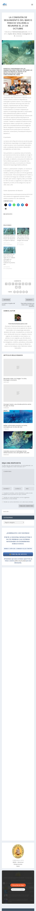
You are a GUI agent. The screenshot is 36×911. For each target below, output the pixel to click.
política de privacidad (20, 560)
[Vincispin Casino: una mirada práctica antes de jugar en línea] (18, 393)
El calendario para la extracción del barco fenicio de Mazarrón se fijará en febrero (9, 238)
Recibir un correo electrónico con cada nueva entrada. (18, 502)
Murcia (14, 34)
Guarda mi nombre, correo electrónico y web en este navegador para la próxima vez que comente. (17, 493)
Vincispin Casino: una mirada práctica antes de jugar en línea (17, 404)
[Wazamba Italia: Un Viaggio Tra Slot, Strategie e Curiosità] (18, 367)
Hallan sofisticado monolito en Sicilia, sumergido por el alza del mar (15, 426)
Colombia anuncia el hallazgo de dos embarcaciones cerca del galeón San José (16, 451)
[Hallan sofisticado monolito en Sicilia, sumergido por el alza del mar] (18, 416)
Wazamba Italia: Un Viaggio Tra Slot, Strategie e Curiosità (15, 379)
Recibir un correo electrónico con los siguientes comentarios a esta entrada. (15, 498)
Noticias (19, 34)
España (10, 34)
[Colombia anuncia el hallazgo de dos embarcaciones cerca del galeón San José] (18, 440)
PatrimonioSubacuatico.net (19, 32)
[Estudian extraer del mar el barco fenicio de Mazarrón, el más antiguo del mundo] (23, 231)
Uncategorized (26, 34)
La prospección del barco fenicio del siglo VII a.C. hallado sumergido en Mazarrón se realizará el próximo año (9, 259)
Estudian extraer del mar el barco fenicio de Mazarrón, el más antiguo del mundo (23, 238)
